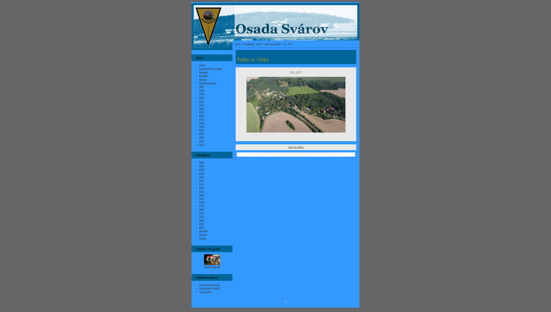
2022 (201, 133)
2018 (201, 123)
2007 (201, 86)
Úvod (237, 44)
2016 (201, 119)
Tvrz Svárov (205, 291)
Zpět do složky (296, 147)
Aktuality (203, 72)
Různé (202, 238)
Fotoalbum (248, 44)
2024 (201, 141)
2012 (201, 104)
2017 (201, 198)
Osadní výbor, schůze (210, 68)
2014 (201, 112)
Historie (203, 79)
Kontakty (203, 75)
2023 (259, 44)
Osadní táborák (212, 267)
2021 (201, 130)
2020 (201, 126)
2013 (201, 108)
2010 (201, 97)
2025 (201, 144)
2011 (201, 101)
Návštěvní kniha (207, 83)
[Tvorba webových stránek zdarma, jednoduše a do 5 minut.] (285, 302)
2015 (201, 115)
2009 (201, 94)
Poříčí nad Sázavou (209, 284)
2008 (201, 90)
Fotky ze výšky (272, 44)
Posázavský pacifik (209, 288)
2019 (201, 205)
